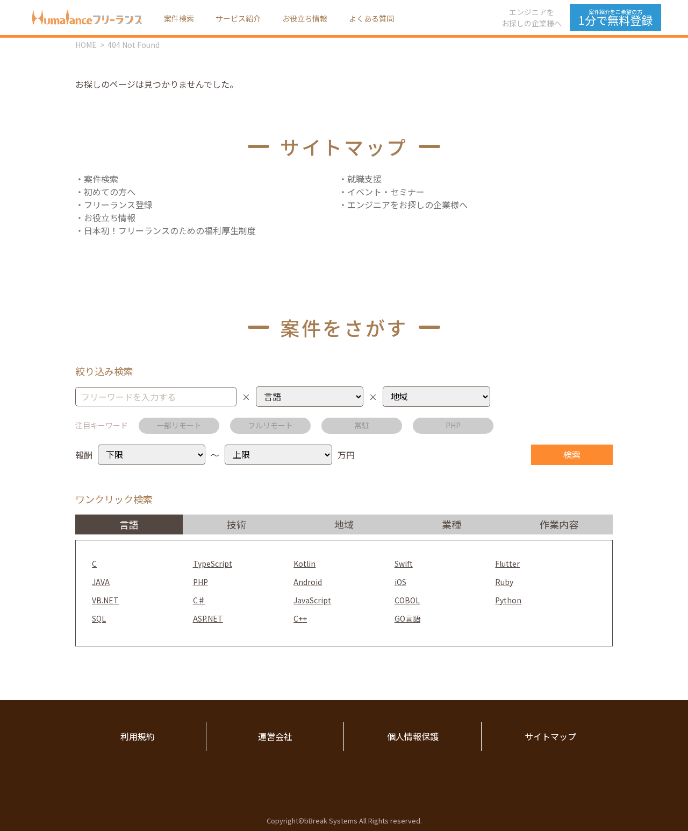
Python (508, 600)
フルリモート (270, 425)
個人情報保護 (413, 736)
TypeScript (212, 563)
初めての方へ (109, 191)
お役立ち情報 (304, 18)
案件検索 (179, 18)
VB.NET (105, 600)
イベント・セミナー (386, 191)
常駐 (361, 425)
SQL (99, 618)
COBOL (407, 600)
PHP (453, 425)
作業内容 (559, 524)
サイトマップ (550, 736)
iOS (400, 581)
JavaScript (312, 600)
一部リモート (179, 425)
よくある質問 (371, 18)
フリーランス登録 (118, 204)
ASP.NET (208, 618)
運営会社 (275, 736)
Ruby (504, 581)
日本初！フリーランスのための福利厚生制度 (170, 230)
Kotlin (304, 563)
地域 (344, 524)
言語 (129, 524)
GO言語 (407, 618)
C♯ (199, 600)
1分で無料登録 (615, 18)
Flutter (507, 563)
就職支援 (364, 178)
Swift (404, 563)
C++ (300, 618)
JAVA (101, 581)
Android (307, 581)
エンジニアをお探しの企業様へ (531, 17)
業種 (451, 524)
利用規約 (137, 736)
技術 (236, 524)
